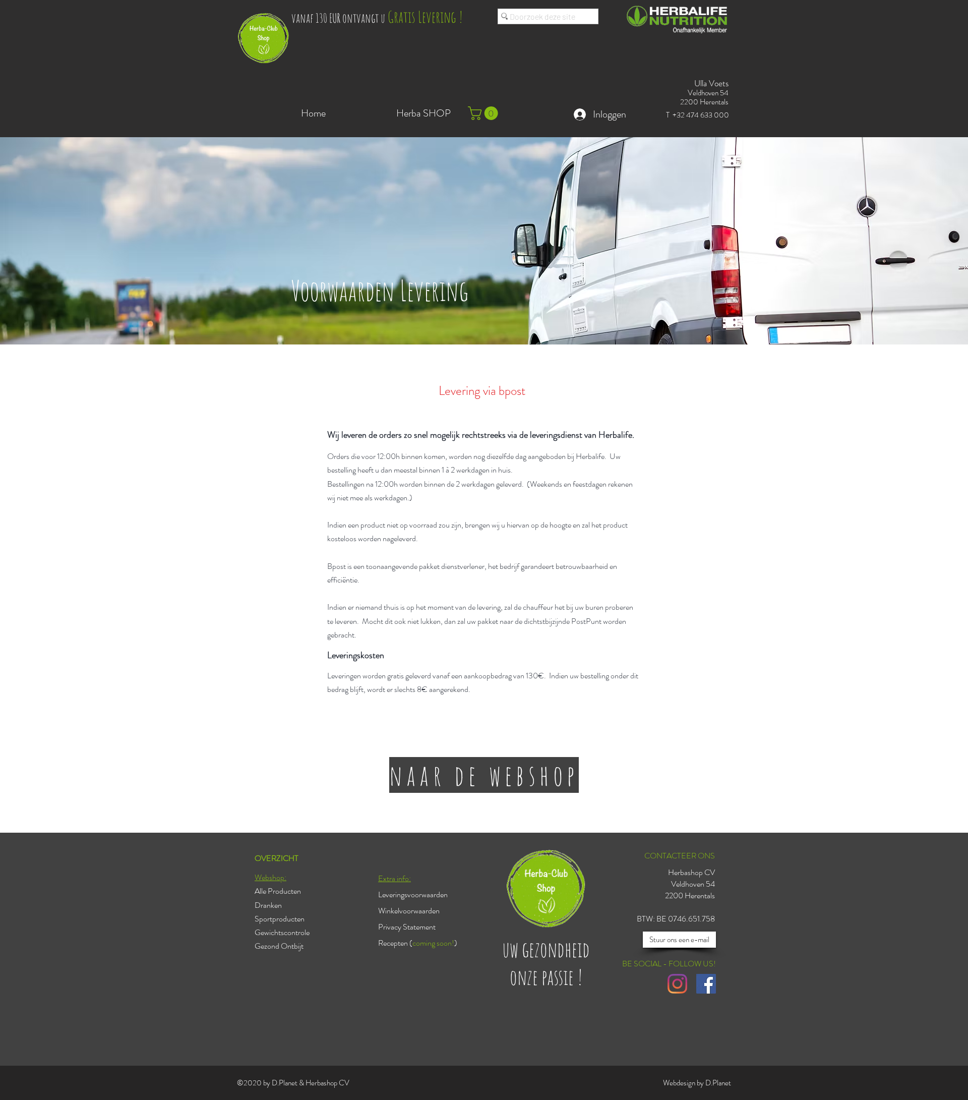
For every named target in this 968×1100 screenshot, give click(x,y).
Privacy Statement (407, 927)
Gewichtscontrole (282, 932)
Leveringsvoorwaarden (413, 894)
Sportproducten (280, 918)
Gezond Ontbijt (279, 946)
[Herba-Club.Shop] (677, 984)
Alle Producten (278, 891)
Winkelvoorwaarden (409, 910)
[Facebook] (706, 984)
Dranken (268, 905)
